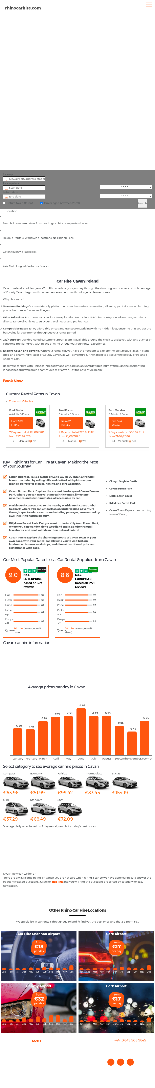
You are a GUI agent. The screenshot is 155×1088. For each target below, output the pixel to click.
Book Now (13, 380)
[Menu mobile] (149, 5)
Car (7, 595)
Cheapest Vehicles (21, 401)
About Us (9, 1047)
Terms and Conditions (17, 1067)
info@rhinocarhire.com (132, 1048)
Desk (8, 600)
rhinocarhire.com (23, 8)
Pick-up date (11, 183)
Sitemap (8, 1063)
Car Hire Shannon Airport (39, 934)
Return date (10, 192)
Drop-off (9, 621)
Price (8, 605)
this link (57, 881)
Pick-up (8, 174)
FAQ (5, 1051)
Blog (6, 1055)
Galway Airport (38, 986)
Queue (9, 630)
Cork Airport (116, 934)
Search (142, 203)
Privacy (8, 1059)
